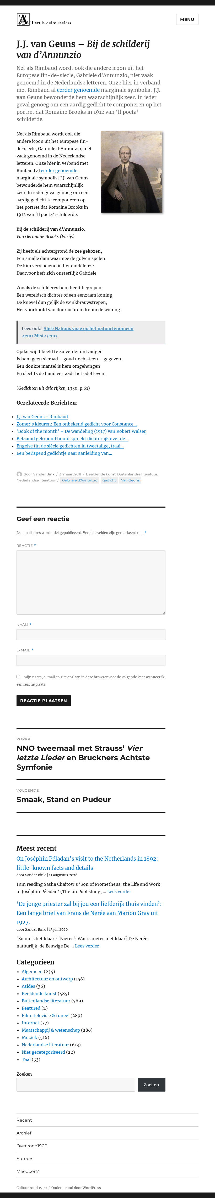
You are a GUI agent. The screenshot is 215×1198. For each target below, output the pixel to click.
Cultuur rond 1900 (32, 1188)
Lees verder (119, 891)
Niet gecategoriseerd (43, 1052)
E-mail (25, 650)
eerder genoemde (78, 90)
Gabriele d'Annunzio (79, 480)
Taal (26, 1059)
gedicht (109, 480)
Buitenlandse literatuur (137, 474)
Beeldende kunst (101, 474)
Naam (24, 624)
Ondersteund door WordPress (76, 1188)
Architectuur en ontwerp (47, 978)
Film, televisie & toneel (45, 1015)
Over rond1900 (32, 1145)
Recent (24, 1120)
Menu (187, 19)
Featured (31, 1008)
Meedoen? (28, 1171)
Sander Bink (44, 474)
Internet (30, 1022)
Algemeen (32, 971)
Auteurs (25, 1158)
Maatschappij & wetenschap (51, 1030)
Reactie (26, 545)
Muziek (29, 1037)
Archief (24, 1133)
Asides (28, 986)
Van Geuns (130, 480)
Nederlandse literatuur (36, 480)
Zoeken (24, 1074)
